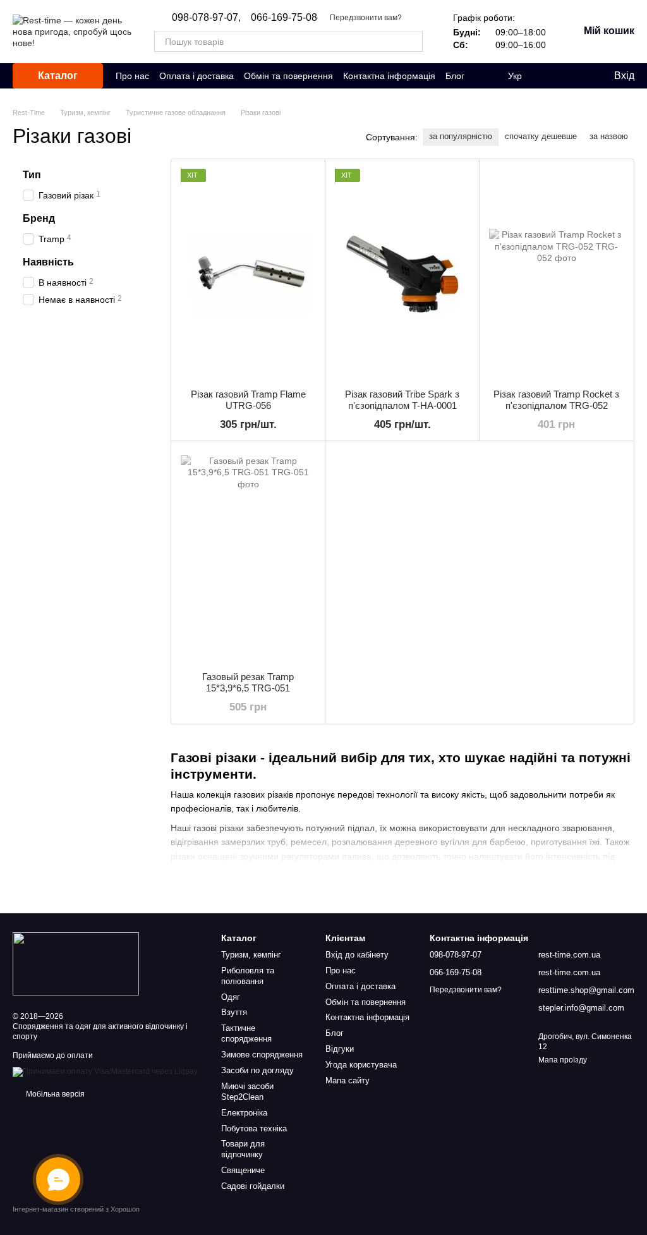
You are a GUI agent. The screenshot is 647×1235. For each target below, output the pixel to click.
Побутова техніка (254, 1128)
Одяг (230, 997)
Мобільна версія (54, 1094)
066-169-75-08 (284, 18)
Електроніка (244, 1112)
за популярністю (460, 136)
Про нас (132, 76)
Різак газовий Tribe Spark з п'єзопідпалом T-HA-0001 (402, 400)
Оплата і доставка (196, 76)
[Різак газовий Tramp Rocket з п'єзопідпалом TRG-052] (556, 274)
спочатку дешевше (541, 136)
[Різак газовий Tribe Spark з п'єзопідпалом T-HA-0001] (402, 274)
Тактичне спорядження (246, 1033)
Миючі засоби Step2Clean (247, 1091)
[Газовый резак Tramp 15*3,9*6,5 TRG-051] (248, 556)
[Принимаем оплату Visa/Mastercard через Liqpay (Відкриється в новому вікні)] (105, 1071)
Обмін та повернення (288, 76)
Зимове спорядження (262, 1054)
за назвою (609, 136)
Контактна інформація (389, 76)
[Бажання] (577, 76)
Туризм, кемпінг (251, 954)
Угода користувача (361, 1064)
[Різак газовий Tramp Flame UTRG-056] (248, 274)
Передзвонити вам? (366, 17)
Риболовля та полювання (247, 976)
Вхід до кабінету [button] (357, 954)
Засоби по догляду (257, 1070)
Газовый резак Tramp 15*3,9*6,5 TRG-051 (248, 682)
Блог (454, 76)
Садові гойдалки (252, 1186)
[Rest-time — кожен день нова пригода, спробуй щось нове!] (76, 963)
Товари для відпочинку (243, 1149)
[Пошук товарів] (412, 42)
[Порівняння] (552, 76)
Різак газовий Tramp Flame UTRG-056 (248, 400)
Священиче (243, 1170)
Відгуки (339, 1049)
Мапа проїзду (562, 1060)
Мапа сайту (347, 1080)
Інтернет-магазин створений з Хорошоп (76, 1209)
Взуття (234, 1012)
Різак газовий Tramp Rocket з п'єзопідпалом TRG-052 (556, 400)
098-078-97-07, (206, 18)
